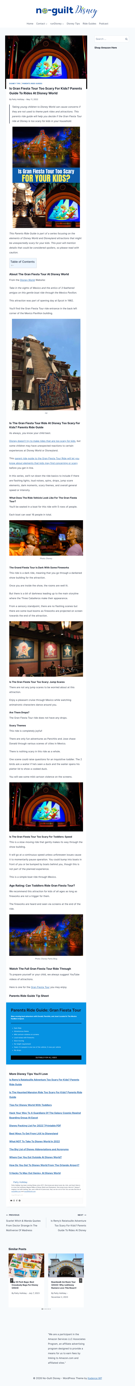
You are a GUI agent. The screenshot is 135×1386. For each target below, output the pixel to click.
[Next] (80, 1280)
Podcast (103, 23)
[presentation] (26, 1265)
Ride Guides (89, 23)
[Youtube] (11, 1200)
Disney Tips (73, 23)
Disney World (27, 280)
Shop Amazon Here (105, 47)
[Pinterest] (19, 1200)
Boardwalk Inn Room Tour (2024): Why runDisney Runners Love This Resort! (63, 1285)
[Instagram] (14, 1200)
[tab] (42, 1309)
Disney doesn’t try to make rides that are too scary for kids (42, 441)
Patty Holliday (18, 99)
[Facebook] (17, 1200)
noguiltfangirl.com (30, 1191)
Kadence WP (95, 1378)
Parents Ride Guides (32, 84)
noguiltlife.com (16, 1191)
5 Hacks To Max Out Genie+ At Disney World (35, 1173)
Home (30, 23)
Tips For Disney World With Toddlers (30, 1105)
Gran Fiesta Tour (40, 987)
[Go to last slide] (11, 1280)
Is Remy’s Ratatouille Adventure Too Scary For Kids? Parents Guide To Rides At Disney (68, 1223)
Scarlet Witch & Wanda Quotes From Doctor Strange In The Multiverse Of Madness (23, 1223)
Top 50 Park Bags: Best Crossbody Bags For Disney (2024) (25, 1285)
